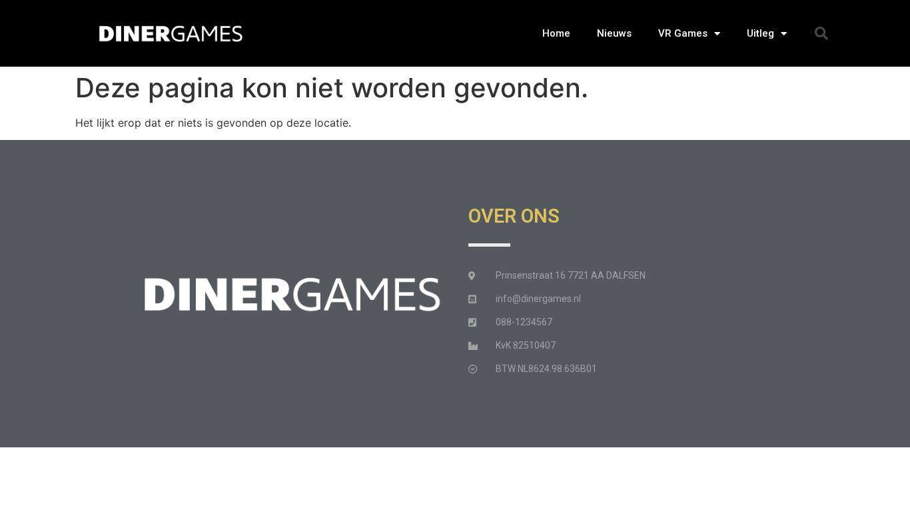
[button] (821, 33)
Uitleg (760, 33)
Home (556, 33)
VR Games (682, 33)
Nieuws (614, 33)
